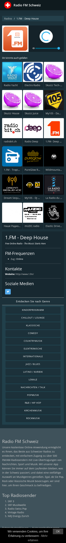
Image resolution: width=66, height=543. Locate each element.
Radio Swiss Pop (17, 508)
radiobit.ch (10, 141)
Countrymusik (33, 340)
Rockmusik (33, 418)
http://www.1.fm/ (25, 274)
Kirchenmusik (33, 410)
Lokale (33, 379)
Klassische (33, 325)
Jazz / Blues (33, 364)
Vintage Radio (16, 512)
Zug (13, 259)
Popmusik (33, 395)
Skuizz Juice (31, 113)
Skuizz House (11, 113)
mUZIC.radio (32, 226)
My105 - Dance (54, 113)
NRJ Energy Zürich (18, 516)
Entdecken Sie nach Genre (33, 301)
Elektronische (33, 348)
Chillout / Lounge (33, 317)
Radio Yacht (11, 85)
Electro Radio (32, 85)
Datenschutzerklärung (15, 527)
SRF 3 (11, 501)
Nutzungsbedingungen (45, 527)
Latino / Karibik (33, 371)
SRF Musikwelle (17, 505)
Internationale (33, 356)
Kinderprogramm (33, 310)
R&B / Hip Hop (33, 402)
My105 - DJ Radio (35, 198)
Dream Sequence (14, 198)
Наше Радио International (19, 226)
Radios (8, 18)
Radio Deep (31, 141)
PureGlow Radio (34, 169)
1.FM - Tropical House (16, 169)
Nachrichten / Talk (33, 387)
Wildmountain (54, 169)
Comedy (33, 333)
